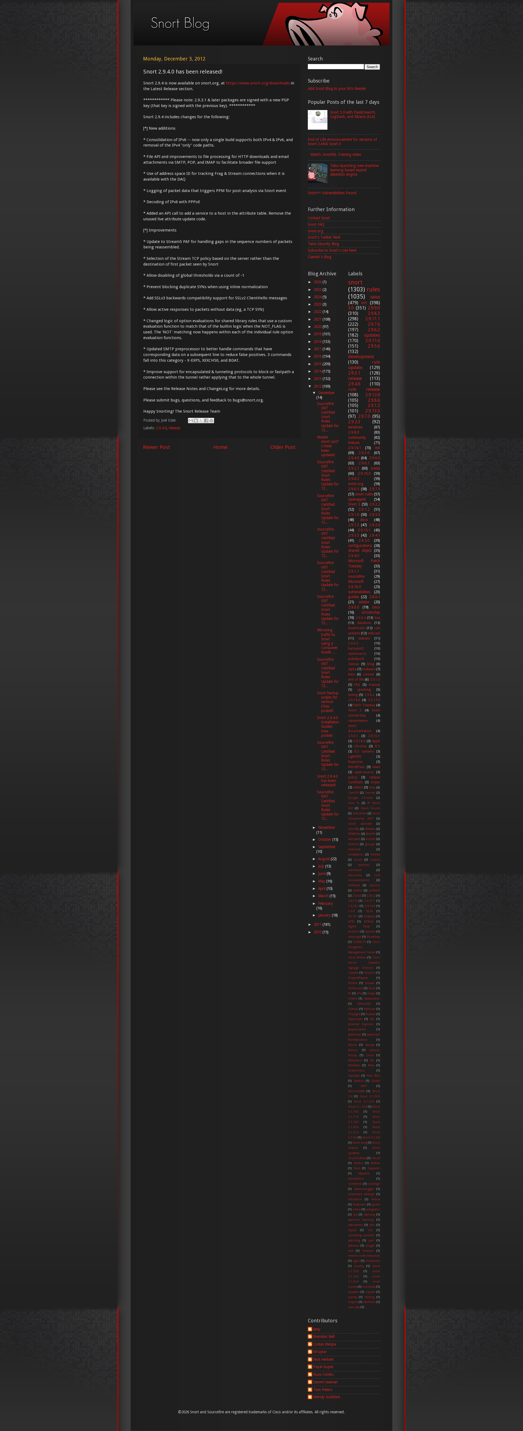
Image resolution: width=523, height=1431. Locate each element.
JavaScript (354, 1034)
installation (356, 854)
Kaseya (369, 1045)
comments (355, 1184)
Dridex (352, 983)
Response (355, 762)
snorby (359, 1266)
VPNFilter (354, 834)
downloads (356, 628)
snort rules (364, 494)
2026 (318, 282)
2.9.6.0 (374, 458)
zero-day (354, 1307)
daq (377, 618)
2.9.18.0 (359, 741)
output (375, 859)
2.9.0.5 (353, 489)
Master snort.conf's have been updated (328, 446)
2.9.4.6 (354, 383)
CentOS (353, 792)
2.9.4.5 (353, 555)
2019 (318, 334)
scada (375, 468)
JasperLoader (357, 1029)
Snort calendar (360, 824)
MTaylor (320, 1352)
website (364, 638)
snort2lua (369, 1287)
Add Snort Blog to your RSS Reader (337, 88)
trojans (353, 1302)
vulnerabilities (359, 592)
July (321, 866)
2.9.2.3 (354, 421)
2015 (318, 364)
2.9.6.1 (363, 463)
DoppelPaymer (358, 978)
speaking (364, 690)
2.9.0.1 (353, 736)
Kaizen (352, 1045)
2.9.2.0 (374, 525)
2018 (318, 341)
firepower (359, 1204)
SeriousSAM (356, 1091)
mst (372, 1225)
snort (355, 282)
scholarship (370, 612)
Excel (372, 988)
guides (353, 597)
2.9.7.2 (363, 509)
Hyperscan (355, 1019)
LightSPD (354, 757)
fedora (375, 1199)
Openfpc (354, 1075)
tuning (353, 695)
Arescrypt (354, 937)
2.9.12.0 (372, 394)
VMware (370, 829)
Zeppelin (373, 1168)
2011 (318, 924)
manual (374, 685)
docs (364, 519)
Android (354, 931)
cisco (376, 607)
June (322, 873)
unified (358, 890)
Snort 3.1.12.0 (364, 1101)
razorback (354, 870)
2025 (318, 289)
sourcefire (356, 576)
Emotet (370, 792)
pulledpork (356, 659)
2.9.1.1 (353, 571)
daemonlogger (364, 1189)
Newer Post (156, 447)
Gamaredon (372, 998)
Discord (369, 973)
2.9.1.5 (375, 679)
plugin (370, 1245)
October (325, 839)
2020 (318, 326)
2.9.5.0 (363, 540)
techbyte (354, 885)
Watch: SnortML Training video (336, 154)
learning (369, 1214)
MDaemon (355, 1060)
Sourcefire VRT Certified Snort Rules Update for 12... (328, 416)
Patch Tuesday (364, 705)
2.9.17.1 (369, 901)
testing (370, 1297)
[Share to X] (201, 420)
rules (373, 289)
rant (351, 1251)
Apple (376, 741)
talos (375, 297)
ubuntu (374, 885)
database (364, 623)
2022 (318, 311)
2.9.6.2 (374, 329)
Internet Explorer (361, 1024)
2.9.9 (351, 911)
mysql (352, 1230)
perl (371, 1240)
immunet (354, 849)
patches (363, 865)
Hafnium (369, 1009)
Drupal (369, 983)
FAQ (357, 685)
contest (368, 674)
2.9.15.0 (364, 473)
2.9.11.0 (372, 340)
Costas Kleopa (324, 1344)
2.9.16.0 (354, 586)
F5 (349, 993)
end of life (356, 679)
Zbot (356, 1168)
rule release (364, 389)
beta (351, 674)
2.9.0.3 (353, 643)
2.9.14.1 (354, 448)
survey (352, 1297)
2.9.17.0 (374, 700)
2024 (318, 297)
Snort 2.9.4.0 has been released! (327, 780)
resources (355, 875)
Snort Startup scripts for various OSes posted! (328, 702)
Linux (370, 1055)
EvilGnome (355, 988)
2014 (318, 371)
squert (370, 1292)
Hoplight (354, 1014)
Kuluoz (353, 1050)
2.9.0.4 (361, 618)
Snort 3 (354, 504)
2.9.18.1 (353, 906)
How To (354, 803)
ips (355, 1214)
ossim (358, 859)
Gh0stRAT (364, 1004)
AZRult (368, 921)
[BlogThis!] (196, 420)
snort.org (355, 484)
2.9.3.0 (363, 452)
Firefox (352, 998)
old (370, 1230)
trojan (375, 782)
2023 (318, 304)
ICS (377, 746)
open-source (363, 772)
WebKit (371, 834)
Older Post (283, 447)
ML (372, 1060)
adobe (364, 602)
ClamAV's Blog (320, 257)
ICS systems (364, 751)
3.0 (351, 307)
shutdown (373, 1261)
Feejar (371, 993)
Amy (316, 1329)
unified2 (374, 890)
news (376, 767)
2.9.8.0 (353, 432)
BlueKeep (373, 937)
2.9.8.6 (374, 400)
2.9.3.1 (354, 373)
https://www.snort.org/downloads (258, 83)
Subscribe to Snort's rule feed (332, 250)
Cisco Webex (357, 957)
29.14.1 (353, 916)
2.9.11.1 (372, 318)
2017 (318, 349)
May (322, 881)
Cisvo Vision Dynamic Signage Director (364, 963)
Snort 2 (355, 710)
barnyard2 (356, 648)
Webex (375, 1163)
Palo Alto (373, 1075)
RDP (364, 1086)
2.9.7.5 (374, 489)
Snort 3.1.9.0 (371, 1137)
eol (377, 448)
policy (352, 777)
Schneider (360, 813)
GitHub (353, 1009)
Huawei (371, 1014)
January (325, 915)
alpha (352, 669)
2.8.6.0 (356, 895)
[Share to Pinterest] (211, 420)
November (326, 827)
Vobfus (358, 1163)
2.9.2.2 (374, 504)
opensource (357, 654)
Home (220, 447)
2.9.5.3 (353, 535)
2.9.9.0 (374, 307)
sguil (356, 1261)
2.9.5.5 (374, 514)
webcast (374, 633)
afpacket (364, 1173)
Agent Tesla (359, 926)
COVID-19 (359, 942)
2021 (318, 319)
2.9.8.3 (374, 313)
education (355, 1199)
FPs (359, 993)
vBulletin (369, 1302)
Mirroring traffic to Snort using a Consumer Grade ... (327, 641)
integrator (373, 1209)
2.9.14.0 (354, 700)
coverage (374, 1184)
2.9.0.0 (353, 607)
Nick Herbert (323, 1359)
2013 (318, 378)
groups (370, 844)
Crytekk (353, 973)
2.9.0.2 (369, 695)
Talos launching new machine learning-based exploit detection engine (354, 169)
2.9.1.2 (374, 405)
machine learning (361, 1220)
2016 (318, 356)
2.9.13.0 (372, 410)
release (174, 428)
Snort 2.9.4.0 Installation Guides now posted (328, 727)
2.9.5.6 (374, 346)
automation (356, 1178)
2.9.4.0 (161, 428)
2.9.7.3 (353, 525)
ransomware (357, 721)
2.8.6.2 (371, 895)
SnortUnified (357, 1158)
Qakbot (359, 1081)
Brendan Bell (324, 1336)
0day (372, 787)
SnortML (354, 829)
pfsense (353, 1245)
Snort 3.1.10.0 (370, 1096)
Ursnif (376, 1158)
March (324, 896)
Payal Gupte (323, 1367)
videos (358, 787)
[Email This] (190, 420)
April (322, 888)
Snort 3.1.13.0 (357, 1107)
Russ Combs (323, 1374)
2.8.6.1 (374, 597)
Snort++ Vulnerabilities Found (332, 193)
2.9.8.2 (353, 478)
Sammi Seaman (325, 1382)
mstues (354, 442)
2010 (318, 932)
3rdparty (369, 916)
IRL (372, 1019)
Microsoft (356, 581)
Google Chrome (360, 798)
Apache (370, 931)
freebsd (353, 844)
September (327, 847)
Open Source (370, 808)
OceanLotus (356, 1070)
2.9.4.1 (374, 535)
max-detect (355, 1225)
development (361, 356)
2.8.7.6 (352, 901)
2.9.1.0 (353, 514)
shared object (360, 550)
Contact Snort (319, 218)
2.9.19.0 (370, 906)
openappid (357, 499)
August (324, 859)
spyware (353, 1292)
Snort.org (315, 231)
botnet (370, 839)
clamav (353, 664)
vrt (364, 302)
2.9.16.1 (374, 736)
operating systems (361, 1235)
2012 (318, 386)
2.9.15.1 (364, 530)
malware (368, 669)
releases (368, 1251)
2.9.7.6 (374, 324)
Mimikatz (354, 1065)
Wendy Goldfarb (326, 1397)
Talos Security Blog (323, 244)
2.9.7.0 (364, 416)
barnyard (354, 839)
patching (354, 1240)
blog (370, 664)
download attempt (361, 1194)
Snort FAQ (316, 224)
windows (355, 427)
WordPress (356, 767)
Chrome (360, 746)
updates (372, 335)
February (325, 903)
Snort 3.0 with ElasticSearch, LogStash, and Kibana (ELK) (353, 114)
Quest (375, 1081)
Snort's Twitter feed (324, 237)
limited (375, 854)
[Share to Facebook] (206, 420)
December (326, 393)
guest (376, 1204)
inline (357, 1209)
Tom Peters (322, 1389)
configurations (360, 545)
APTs (351, 921)
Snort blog (359, 1142)
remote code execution (364, 1256)
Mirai (371, 1065)
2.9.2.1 (353, 468)
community (357, 437)
